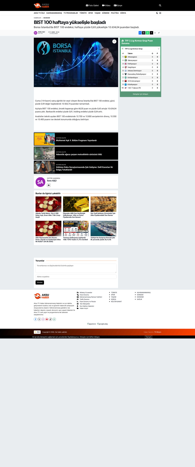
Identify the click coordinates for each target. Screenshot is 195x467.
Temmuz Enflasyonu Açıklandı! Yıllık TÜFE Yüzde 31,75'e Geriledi (75, 239)
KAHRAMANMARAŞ (54, 13)
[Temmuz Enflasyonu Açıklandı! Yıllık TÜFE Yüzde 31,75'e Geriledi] (76, 228)
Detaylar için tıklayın (140, 94)
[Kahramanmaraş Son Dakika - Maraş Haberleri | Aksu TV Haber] (41, 5)
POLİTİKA (115, 13)
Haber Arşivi (84, 308)
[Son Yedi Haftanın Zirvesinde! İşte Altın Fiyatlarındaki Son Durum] (103, 204)
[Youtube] (46, 319)
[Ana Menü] (159, 13)
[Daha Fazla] (151, 32)
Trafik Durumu (84, 299)
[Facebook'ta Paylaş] (140, 32)
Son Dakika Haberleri (87, 306)
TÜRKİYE (83, 13)
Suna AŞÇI (52, 180)
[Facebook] (35, 319)
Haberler (37, 18)
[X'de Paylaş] (143, 32)
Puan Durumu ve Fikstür (88, 301)
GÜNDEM (105, 13)
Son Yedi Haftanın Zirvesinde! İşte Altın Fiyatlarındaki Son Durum (103, 214)
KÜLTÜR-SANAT (116, 301)
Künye (119, 5)
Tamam (148, 337)
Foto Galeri (93, 5)
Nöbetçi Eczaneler (86, 292)
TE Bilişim (157, 332)
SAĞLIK (139, 299)
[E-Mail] (48, 185)
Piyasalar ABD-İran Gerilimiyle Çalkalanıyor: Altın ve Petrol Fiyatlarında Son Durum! (74, 215)
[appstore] (92, 324)
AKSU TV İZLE (39, 13)
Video (107, 5)
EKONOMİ (46, 18)
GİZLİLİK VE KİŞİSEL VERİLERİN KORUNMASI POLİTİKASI (122, 337)
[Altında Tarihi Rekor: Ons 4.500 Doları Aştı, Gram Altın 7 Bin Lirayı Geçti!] (48, 204)
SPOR (90, 13)
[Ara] (160, 5)
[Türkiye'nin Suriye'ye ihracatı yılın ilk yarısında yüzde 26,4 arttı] (103, 228)
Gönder (40, 282)
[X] (39, 319)
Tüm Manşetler (85, 304)
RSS (38, 332)
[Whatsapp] (54, 319)
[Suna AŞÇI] (40, 182)
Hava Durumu (84, 295)
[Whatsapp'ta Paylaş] (147, 32)
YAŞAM (97, 13)
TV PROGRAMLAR (71, 13)
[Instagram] (43, 319)
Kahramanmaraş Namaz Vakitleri (91, 297)
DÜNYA (123, 13)
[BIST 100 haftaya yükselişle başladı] (76, 62)
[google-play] (102, 324)
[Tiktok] (50, 319)
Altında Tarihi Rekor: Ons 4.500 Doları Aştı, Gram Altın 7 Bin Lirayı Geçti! (48, 215)
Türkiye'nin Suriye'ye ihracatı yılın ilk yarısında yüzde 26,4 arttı (103, 239)
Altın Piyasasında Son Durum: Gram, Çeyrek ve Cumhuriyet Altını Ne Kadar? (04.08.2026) (48, 239)
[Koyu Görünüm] (157, 13)
